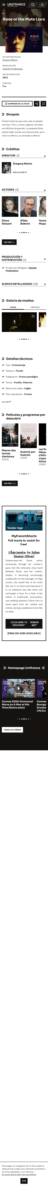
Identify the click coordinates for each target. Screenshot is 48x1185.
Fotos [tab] (13, 307)
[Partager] (36, 103)
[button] (33, 316)
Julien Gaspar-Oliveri (27, 554)
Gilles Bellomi (25, 222)
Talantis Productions (12, 68)
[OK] (24, 1181)
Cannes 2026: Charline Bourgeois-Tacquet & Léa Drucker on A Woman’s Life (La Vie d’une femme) (17, 706)
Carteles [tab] (35, 307)
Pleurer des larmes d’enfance (9, 453)
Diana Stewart (7, 222)
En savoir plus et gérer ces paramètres (19, 1174)
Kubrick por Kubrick (27, 453)
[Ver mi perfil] (42, 5)
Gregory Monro (9, 60)
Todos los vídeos (12, 730)
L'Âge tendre (16, 552)
